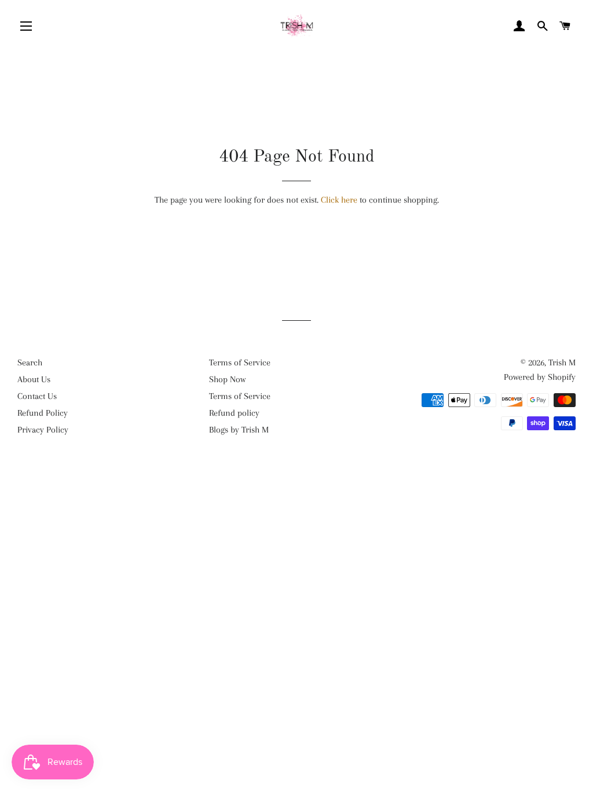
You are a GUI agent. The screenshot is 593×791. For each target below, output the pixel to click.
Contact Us (37, 396)
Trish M (562, 362)
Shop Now (227, 379)
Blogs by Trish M (239, 429)
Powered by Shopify (540, 377)
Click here (339, 200)
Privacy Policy (42, 429)
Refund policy (234, 413)
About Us (33, 379)
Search (29, 362)
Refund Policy (42, 413)
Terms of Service (239, 362)
